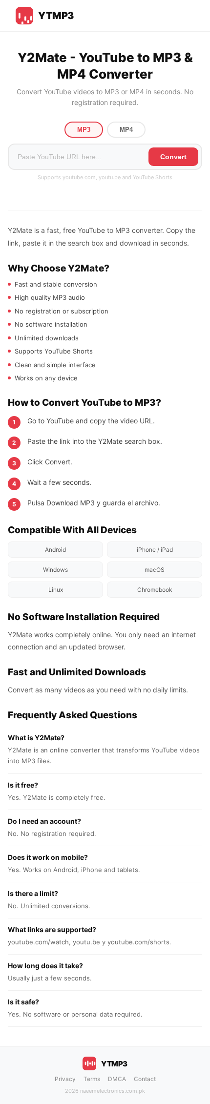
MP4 (126, 129)
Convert (173, 157)
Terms (92, 1079)
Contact (145, 1079)
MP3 (83, 129)
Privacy (65, 1079)
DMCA (117, 1079)
